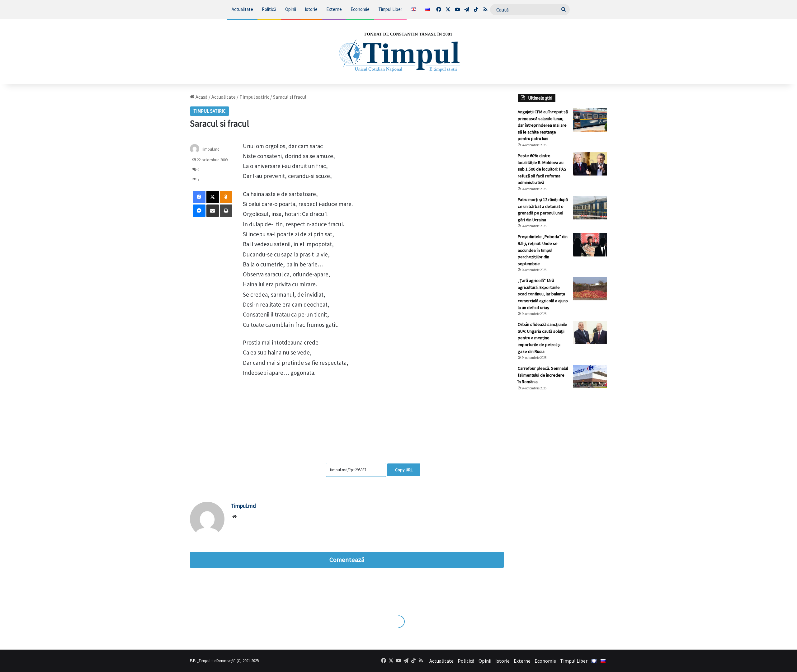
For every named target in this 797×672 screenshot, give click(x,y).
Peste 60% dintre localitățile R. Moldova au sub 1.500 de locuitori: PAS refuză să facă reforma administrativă (542, 169)
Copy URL (404, 469)
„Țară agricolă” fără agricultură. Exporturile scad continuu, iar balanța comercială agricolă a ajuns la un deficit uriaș (543, 294)
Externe (334, 9)
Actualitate (242, 9)
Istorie (311, 9)
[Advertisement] (562, 499)
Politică (269, 9)
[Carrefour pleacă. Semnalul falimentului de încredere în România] (590, 376)
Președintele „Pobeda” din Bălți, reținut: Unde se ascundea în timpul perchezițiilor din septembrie (543, 250)
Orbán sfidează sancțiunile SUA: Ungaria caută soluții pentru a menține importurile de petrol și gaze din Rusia (542, 338)
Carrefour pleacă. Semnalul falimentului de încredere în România (543, 374)
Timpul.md (210, 149)
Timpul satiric (254, 97)
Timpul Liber (390, 9)
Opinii (290, 9)
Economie (360, 9)
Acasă (201, 97)
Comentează (346, 560)
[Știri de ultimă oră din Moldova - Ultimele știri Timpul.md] (398, 51)
